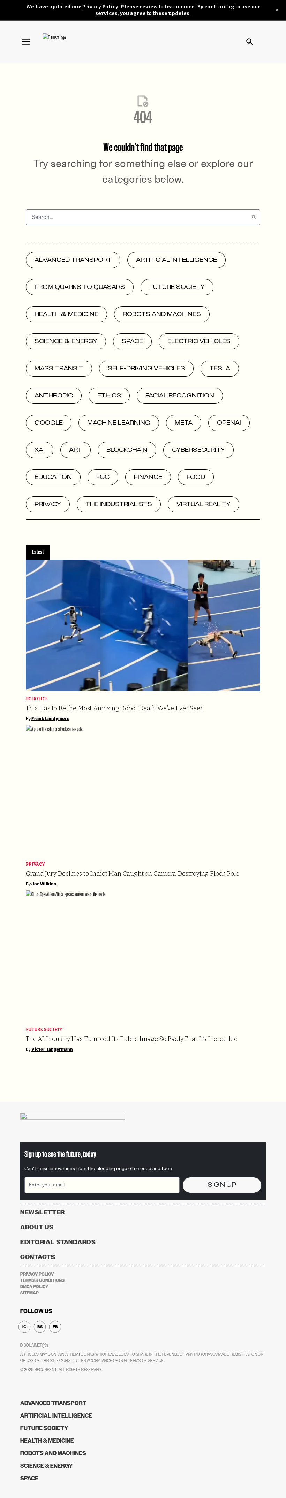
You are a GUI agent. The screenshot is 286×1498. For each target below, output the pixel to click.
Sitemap (29, 1293)
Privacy (35, 864)
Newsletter (42, 1212)
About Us (37, 1227)
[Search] (254, 217)
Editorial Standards (58, 1242)
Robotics (37, 699)
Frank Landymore (50, 719)
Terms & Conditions (42, 1280)
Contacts (37, 1257)
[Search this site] (249, 41)
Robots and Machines (53, 1453)
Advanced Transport (53, 1403)
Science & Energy (46, 1465)
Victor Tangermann (52, 1049)
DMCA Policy (34, 1286)
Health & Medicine (47, 1440)
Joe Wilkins (43, 884)
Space (29, 1478)
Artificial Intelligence (56, 1415)
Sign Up (222, 1185)
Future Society (44, 1029)
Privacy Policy (100, 7)
